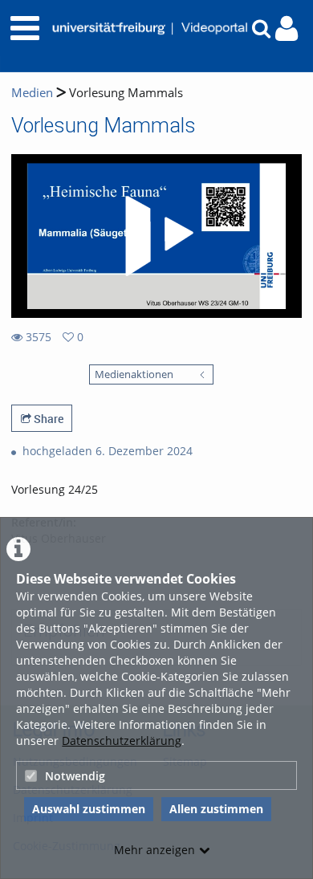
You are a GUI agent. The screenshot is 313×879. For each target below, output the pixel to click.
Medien (32, 92)
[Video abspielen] (156, 236)
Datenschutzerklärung (121, 740)
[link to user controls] (286, 28)
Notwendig (75, 775)
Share (47, 418)
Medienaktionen (134, 374)
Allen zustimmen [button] (216, 808)
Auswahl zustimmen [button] (88, 808)
